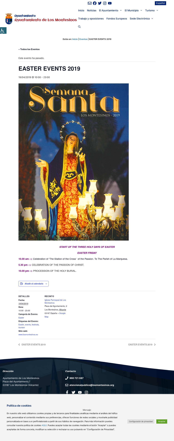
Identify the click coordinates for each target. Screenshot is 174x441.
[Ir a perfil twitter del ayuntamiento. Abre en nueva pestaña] (73, 392)
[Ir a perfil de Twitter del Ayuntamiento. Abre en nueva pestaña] (99, 3)
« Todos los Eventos (29, 49)
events (28, 324)
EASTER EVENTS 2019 (33, 344)
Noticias (91, 10)
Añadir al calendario (34, 283)
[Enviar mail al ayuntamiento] (89, 3)
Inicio (81, 10)
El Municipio (132, 10)
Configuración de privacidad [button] (141, 421)
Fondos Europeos (116, 18)
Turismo (150, 10)
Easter (21, 317)
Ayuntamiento (25, 16)
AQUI (44, 425)
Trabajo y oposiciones (91, 18)
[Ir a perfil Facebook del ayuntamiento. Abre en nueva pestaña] (67, 392)
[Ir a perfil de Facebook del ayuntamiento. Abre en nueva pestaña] (94, 3)
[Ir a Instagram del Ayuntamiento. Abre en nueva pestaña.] (86, 392)
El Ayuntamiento (108, 10)
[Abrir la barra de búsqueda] (79, 27)
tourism (21, 327)
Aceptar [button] (161, 421)
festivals (35, 324)
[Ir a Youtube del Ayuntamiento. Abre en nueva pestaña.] (80, 392)
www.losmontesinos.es (28, 334)
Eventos (83, 39)
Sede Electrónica (140, 18)
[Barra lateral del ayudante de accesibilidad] (3, 30)
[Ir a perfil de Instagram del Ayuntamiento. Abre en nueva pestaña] (104, 3)
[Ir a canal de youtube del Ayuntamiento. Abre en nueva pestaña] (109, 3)
